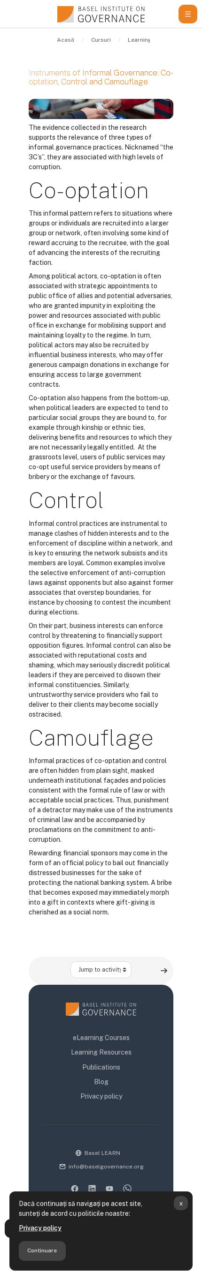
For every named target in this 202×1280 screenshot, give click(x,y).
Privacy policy (40, 1228)
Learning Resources (101, 1052)
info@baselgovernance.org (106, 1166)
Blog (101, 1081)
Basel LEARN (102, 1153)
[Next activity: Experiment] (164, 970)
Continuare (42, 1250)
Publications (101, 1067)
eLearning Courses (101, 1037)
